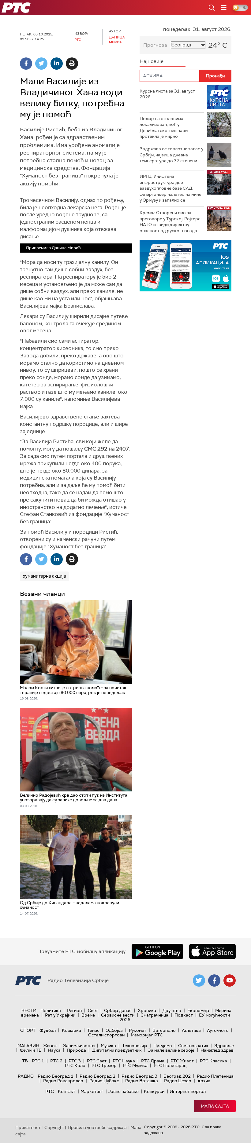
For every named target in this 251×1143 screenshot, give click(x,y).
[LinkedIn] (57, 63)
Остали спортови (106, 1035)
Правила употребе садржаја (97, 1127)
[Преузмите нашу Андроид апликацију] (157, 951)
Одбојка (114, 1030)
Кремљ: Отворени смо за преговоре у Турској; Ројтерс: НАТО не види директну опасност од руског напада (170, 221)
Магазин (28, 1045)
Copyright (54, 1127)
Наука (54, 1050)
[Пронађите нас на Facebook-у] (214, 980)
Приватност (28, 1127)
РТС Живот (182, 1061)
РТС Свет (97, 1061)
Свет (93, 1010)
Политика (50, 1010)
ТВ (25, 1061)
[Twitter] (41, 63)
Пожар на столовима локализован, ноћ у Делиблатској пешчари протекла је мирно (164, 127)
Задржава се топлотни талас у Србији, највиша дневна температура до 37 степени (171, 154)
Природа (76, 1050)
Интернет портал (188, 1091)
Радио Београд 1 (55, 1076)
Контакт (66, 1091)
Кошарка (71, 1030)
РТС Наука (124, 1061)
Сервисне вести (117, 1015)
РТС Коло (75, 1065)
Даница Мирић (117, 39)
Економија (198, 1010)
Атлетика (191, 1030)
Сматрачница (154, 1015)
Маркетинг (92, 1091)
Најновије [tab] (151, 61)
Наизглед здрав (217, 1050)
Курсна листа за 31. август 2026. (167, 94)
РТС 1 (38, 1061)
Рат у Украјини (60, 1015)
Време (88, 1015)
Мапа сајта (215, 1106)
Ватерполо (164, 1030)
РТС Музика (135, 1065)
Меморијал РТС (147, 1035)
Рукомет (137, 1030)
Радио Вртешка (141, 1080)
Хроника (147, 1010)
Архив (203, 1080)
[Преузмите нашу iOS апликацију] (212, 951)
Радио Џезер (177, 1080)
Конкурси (154, 1091)
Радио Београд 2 (97, 1076)
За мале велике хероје (171, 1050)
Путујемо (162, 1045)
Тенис (93, 1030)
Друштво (171, 1010)
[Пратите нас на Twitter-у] (199, 980)
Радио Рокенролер (63, 1080)
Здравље (224, 1045)
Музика (108, 1045)
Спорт (28, 1030)
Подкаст (183, 1015)
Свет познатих (193, 1045)
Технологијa (134, 1045)
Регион (74, 1010)
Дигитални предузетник (117, 1050)
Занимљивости (79, 1045)
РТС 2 (56, 1061)
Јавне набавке (123, 1091)
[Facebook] (26, 63)
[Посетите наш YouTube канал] (229, 980)
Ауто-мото (218, 1030)
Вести (28, 1010)
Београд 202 (177, 1076)
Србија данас (118, 1010)
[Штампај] (72, 63)
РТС (49, 1091)
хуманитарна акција (44, 576)
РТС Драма (152, 1061)
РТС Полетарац (170, 1065)
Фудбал (47, 1030)
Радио (26, 1076)
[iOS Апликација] (185, 265)
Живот (50, 1045)
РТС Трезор (104, 1065)
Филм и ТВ (31, 1050)
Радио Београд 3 (139, 1076)
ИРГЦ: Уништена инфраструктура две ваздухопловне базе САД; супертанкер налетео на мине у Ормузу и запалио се (170, 188)
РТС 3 (75, 1061)
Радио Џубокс (104, 1080)
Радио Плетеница (215, 1076)
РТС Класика (213, 1061)
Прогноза (155, 45)
